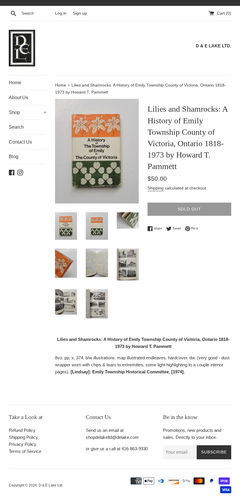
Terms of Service (25, 451)
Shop (27, 112)
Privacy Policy (22, 444)
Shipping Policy (23, 437)
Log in (60, 13)
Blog (13, 156)
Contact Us (20, 141)
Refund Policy (22, 430)
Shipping (156, 188)
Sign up (80, 13)
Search (16, 127)
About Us (18, 97)
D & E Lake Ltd (50, 485)
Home (15, 82)
